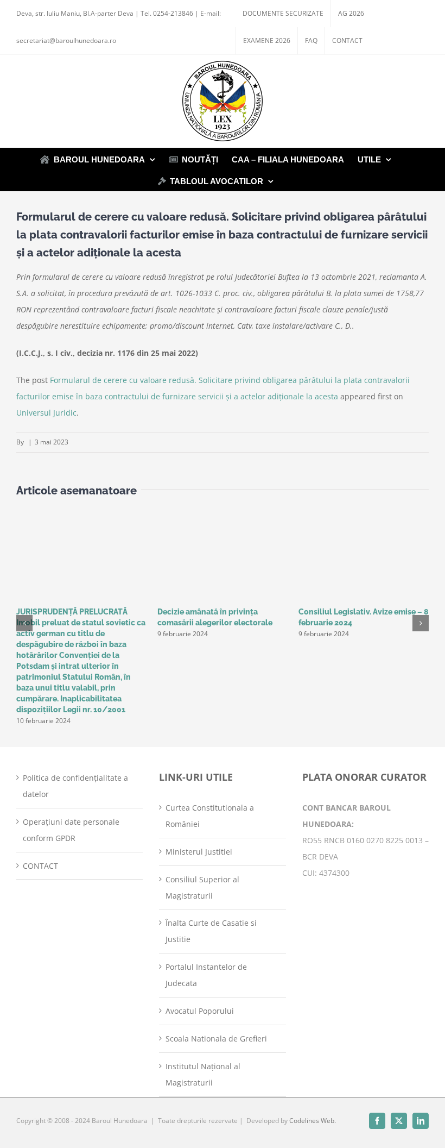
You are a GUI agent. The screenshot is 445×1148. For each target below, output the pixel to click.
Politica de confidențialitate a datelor (75, 786)
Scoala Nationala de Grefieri (216, 1038)
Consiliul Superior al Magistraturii (202, 887)
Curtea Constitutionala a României (210, 815)
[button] (24, 623)
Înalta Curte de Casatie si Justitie (211, 931)
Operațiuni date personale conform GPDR (71, 830)
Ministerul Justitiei (199, 851)
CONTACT (40, 866)
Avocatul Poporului (200, 1011)
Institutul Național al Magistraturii (203, 1074)
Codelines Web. (312, 1120)
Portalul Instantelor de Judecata (206, 975)
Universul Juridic (46, 412)
